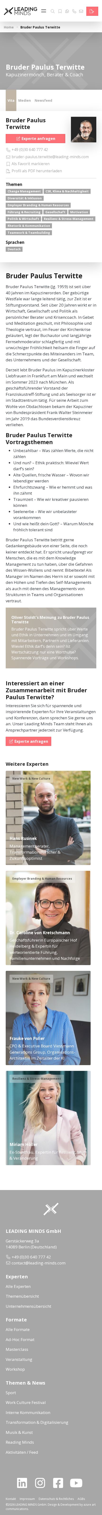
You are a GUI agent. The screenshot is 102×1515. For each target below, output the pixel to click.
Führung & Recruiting (24, 212)
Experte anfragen (38, 138)
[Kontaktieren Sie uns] (92, 11)
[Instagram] (42, 1483)
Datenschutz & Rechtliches (56, 1499)
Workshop (15, 1369)
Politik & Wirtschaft (23, 219)
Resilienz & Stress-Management (68, 219)
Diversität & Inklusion (25, 198)
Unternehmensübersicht (28, 1306)
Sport (11, 1392)
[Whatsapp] (67, 11)
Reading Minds (20, 1442)
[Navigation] (45, 11)
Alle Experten (18, 1286)
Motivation (79, 212)
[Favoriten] (60, 11)
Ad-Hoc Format (20, 1339)
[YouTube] (78, 1483)
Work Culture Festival (26, 1402)
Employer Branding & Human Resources (38, 205)
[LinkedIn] (24, 1483)
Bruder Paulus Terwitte (26, 123)
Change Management (24, 191)
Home (9, 27)
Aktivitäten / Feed (22, 1452)
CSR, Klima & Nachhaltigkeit (67, 191)
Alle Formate (18, 1329)
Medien (24, 100)
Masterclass (17, 1349)
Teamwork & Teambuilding (29, 232)
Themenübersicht (22, 1296)
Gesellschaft (55, 212)
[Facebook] (60, 1483)
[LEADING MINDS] (20, 10)
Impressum (27, 1499)
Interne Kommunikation (28, 1412)
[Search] (53, 11)
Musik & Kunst (19, 1432)
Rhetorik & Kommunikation (29, 226)
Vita (11, 100)
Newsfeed (43, 100)
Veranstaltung (19, 1359)
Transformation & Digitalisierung (37, 1422)
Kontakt (11, 1499)
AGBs (81, 1499)
